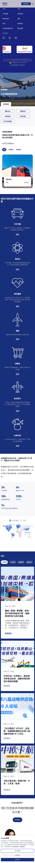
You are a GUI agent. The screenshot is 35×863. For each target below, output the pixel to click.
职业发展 (20, 13)
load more (27, 532)
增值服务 (18, 149)
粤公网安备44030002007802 (19, 62)
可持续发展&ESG (8, 28)
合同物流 (10, 149)
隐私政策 (22, 65)
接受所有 (17, 859)
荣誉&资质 (6, 18)
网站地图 (20, 28)
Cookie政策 (15, 846)
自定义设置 (17, 850)
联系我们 (26, 3)
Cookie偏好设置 (14, 65)
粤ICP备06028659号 (26, 61)
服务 (19, 18)
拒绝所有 (17, 855)
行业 (19, 9)
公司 (4, 9)
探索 (7, 182)
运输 (4, 149)
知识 (4, 23)
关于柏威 (5, 13)
